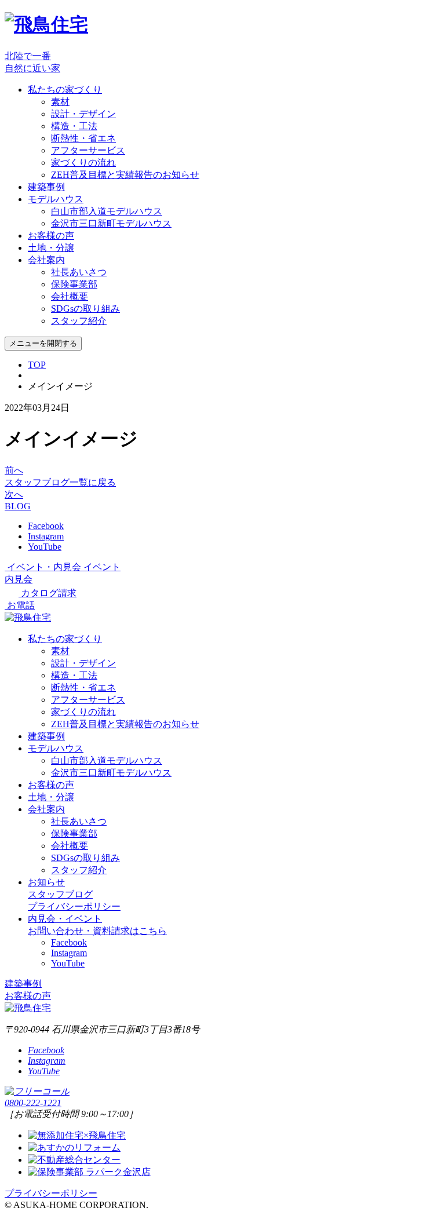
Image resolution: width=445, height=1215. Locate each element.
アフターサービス (88, 150)
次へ (14, 494)
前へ (14, 470)
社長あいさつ (79, 272)
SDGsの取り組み (85, 308)
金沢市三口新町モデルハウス (111, 223)
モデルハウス (55, 199)
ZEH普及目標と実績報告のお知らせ (125, 175)
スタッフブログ (60, 894)
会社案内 (46, 260)
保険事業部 (74, 284)
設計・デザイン (83, 114)
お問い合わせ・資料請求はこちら (97, 931)
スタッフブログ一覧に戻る (60, 482)
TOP (37, 365)
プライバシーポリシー (74, 906)
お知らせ (46, 882)
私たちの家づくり (65, 89)
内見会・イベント (65, 919)
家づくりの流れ (83, 162)
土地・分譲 (51, 248)
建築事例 (46, 187)
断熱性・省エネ (83, 138)
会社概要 (69, 296)
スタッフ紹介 (79, 321)
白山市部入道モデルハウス (106, 211)
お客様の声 (51, 235)
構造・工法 (74, 126)
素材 (60, 102)
